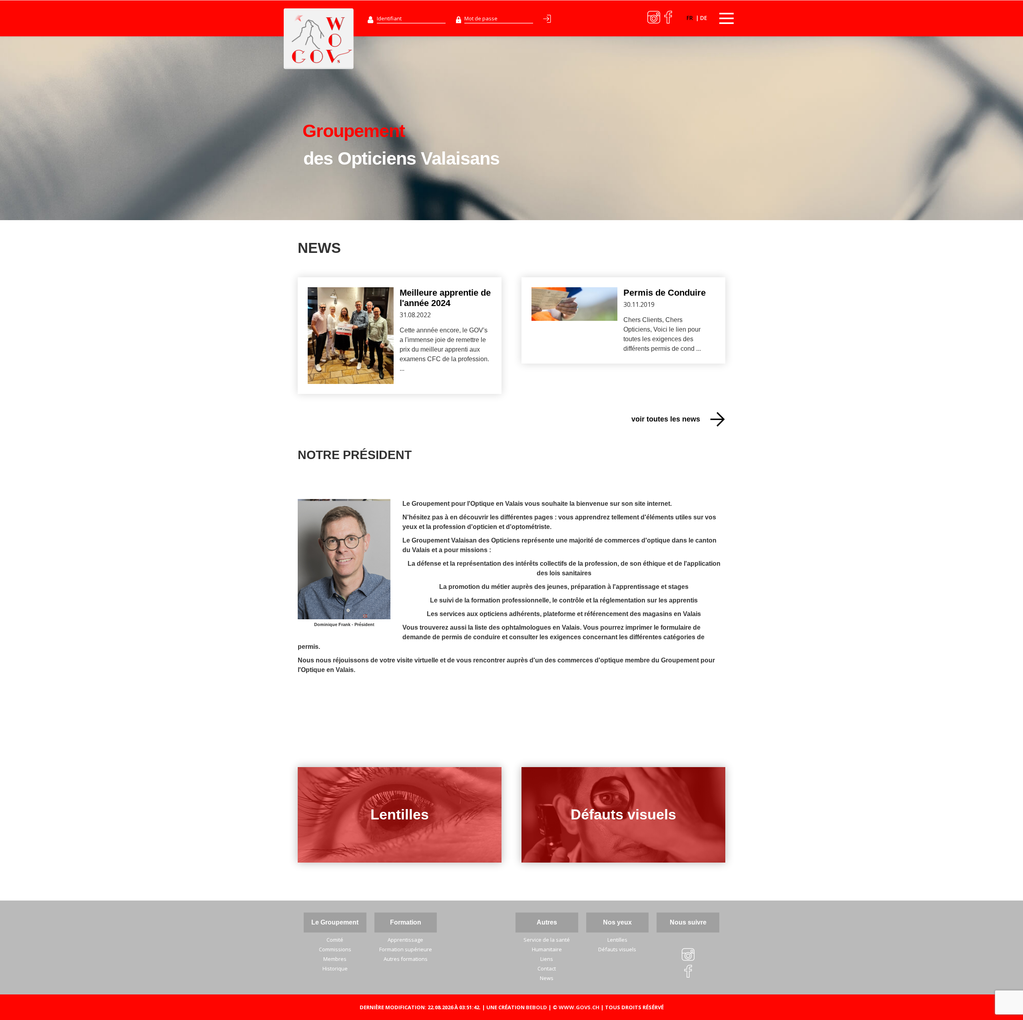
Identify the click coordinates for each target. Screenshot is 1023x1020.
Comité (334, 939)
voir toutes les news (665, 419)
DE (703, 18)
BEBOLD (536, 1007)
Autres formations (406, 958)
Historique (335, 968)
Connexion (549, 20)
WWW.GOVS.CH (579, 1007)
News (546, 978)
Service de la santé (546, 939)
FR (691, 18)
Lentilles (399, 814)
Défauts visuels (623, 814)
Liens (546, 958)
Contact (546, 968)
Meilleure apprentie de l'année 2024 (445, 298)
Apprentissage (405, 939)
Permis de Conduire (664, 293)
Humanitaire (547, 949)
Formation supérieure (405, 949)
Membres (334, 958)
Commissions (335, 949)
